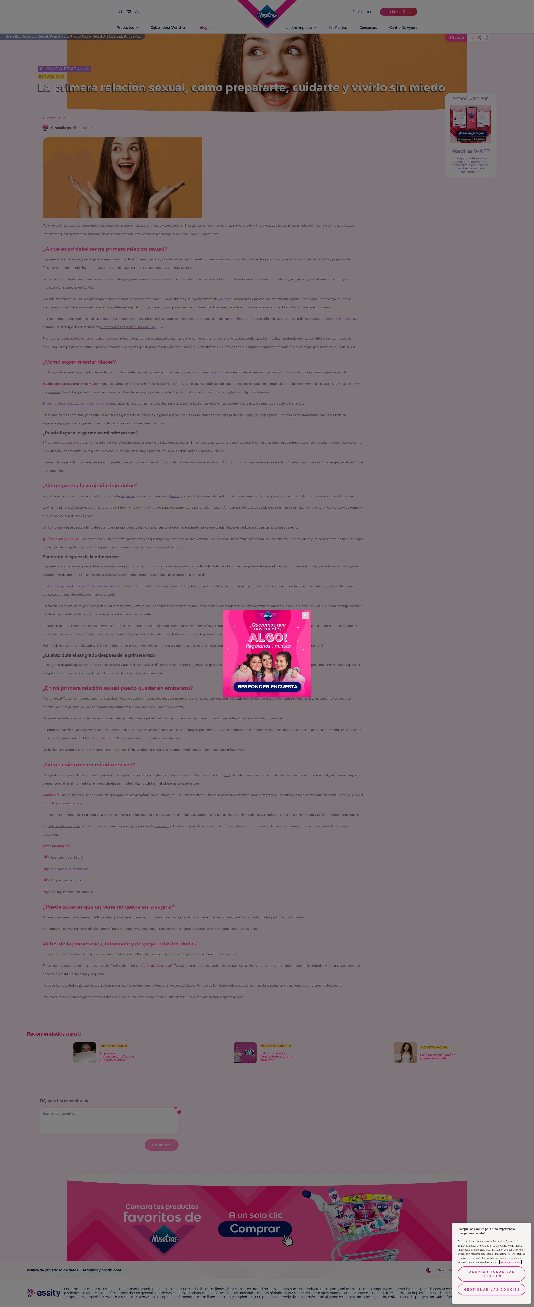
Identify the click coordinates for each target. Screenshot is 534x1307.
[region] (491, 1263)
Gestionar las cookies (492, 1289)
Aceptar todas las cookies (492, 1274)
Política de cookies (510, 1261)
